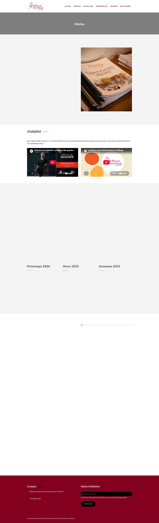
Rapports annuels (36, 85)
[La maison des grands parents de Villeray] (39, 6)
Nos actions (88, 6)
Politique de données (125, 518)
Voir (61, 337)
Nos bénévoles (102, 6)
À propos (77, 6)
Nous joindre (125, 6)
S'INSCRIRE (88, 504)
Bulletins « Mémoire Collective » (41, 68)
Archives (113, 6)
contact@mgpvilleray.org (38, 495)
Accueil (68, 6)
